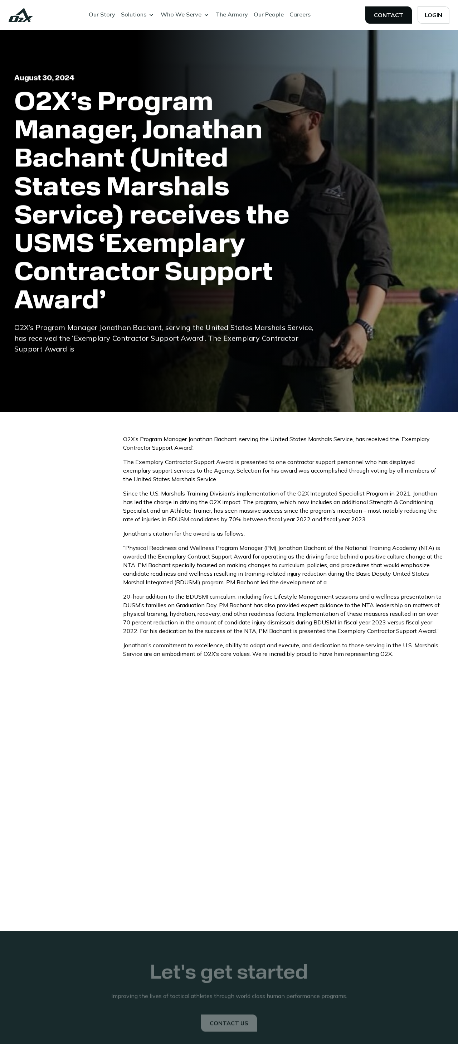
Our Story (102, 14)
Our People (269, 14)
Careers (300, 14)
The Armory (232, 14)
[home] (21, 15)
